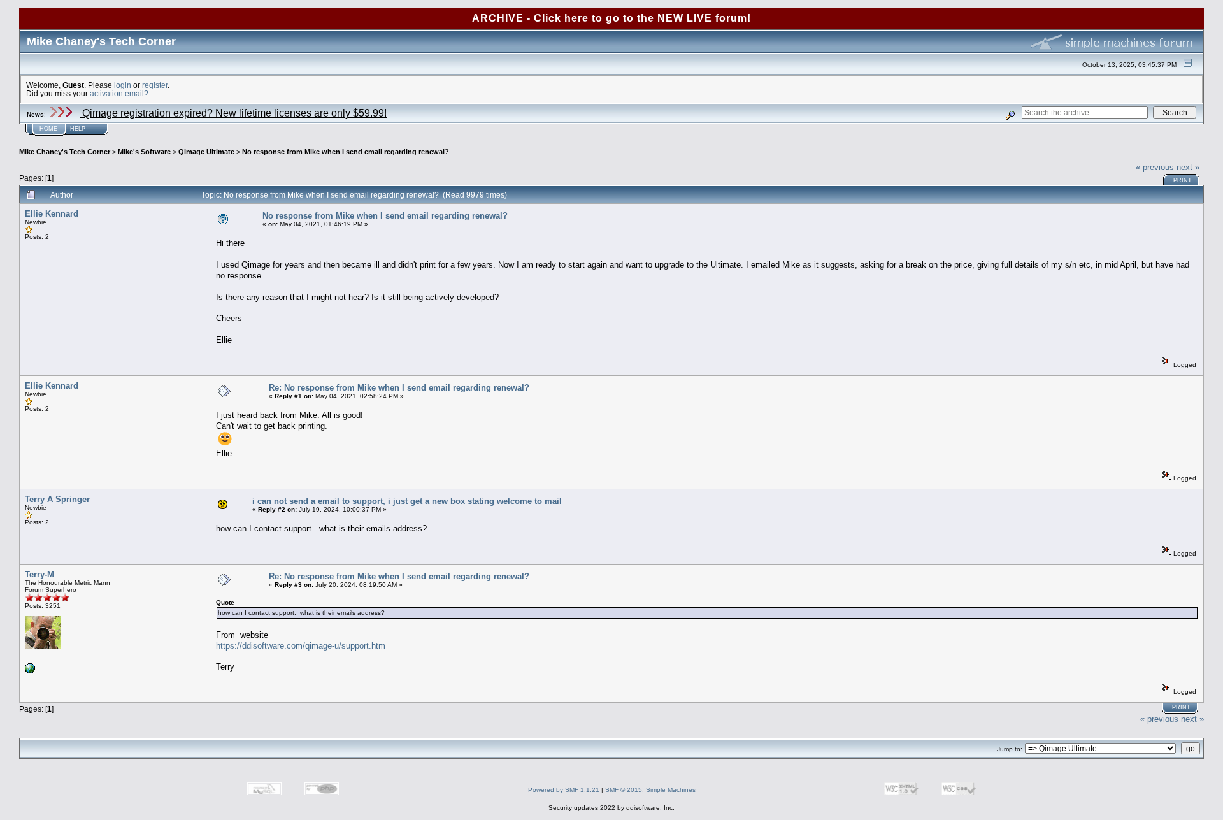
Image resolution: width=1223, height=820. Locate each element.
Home (48, 129)
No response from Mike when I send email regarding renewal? (345, 151)
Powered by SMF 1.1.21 (563, 789)
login (122, 85)
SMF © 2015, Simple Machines (650, 789)
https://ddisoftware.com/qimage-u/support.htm (300, 646)
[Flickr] (30, 671)
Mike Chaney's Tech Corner (64, 151)
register (155, 85)
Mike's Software (144, 151)
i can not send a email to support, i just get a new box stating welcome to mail (407, 501)
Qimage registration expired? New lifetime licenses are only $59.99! (233, 113)
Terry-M (39, 574)
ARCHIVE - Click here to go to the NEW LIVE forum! (611, 18)
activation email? (119, 93)
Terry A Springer (57, 499)
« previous (1155, 167)
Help (77, 129)
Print (1182, 180)
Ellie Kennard (51, 214)
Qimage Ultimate (206, 151)
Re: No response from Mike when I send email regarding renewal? (399, 387)
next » (1188, 167)
